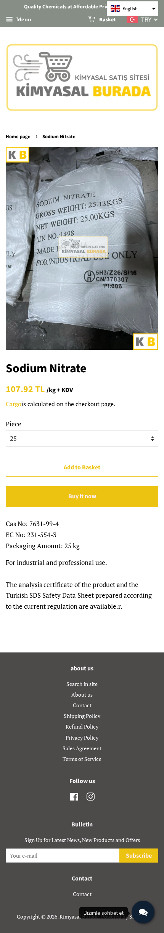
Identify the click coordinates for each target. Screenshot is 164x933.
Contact (82, 705)
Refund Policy (82, 726)
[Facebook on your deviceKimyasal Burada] (74, 798)
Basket (107, 20)
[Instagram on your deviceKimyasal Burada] (90, 798)
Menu (23, 19)
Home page (18, 136)
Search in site (82, 683)
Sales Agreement (82, 748)
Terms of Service (82, 758)
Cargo (13, 404)
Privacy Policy (82, 737)
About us (82, 694)
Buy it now (82, 496)
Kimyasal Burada (79, 916)
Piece (13, 423)
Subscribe (139, 856)
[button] (132, 8)
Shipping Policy (82, 715)
